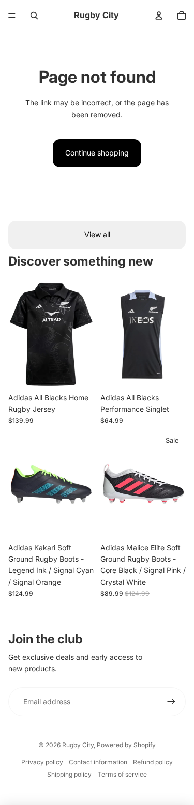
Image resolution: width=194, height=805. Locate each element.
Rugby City (78, 745)
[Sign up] (171, 701)
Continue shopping (97, 152)
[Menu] (12, 15)
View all (97, 234)
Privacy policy (42, 762)
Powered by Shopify (126, 745)
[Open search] (34, 15)
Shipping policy (69, 774)
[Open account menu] (158, 15)
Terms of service (122, 774)
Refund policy (153, 762)
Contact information (98, 762)
